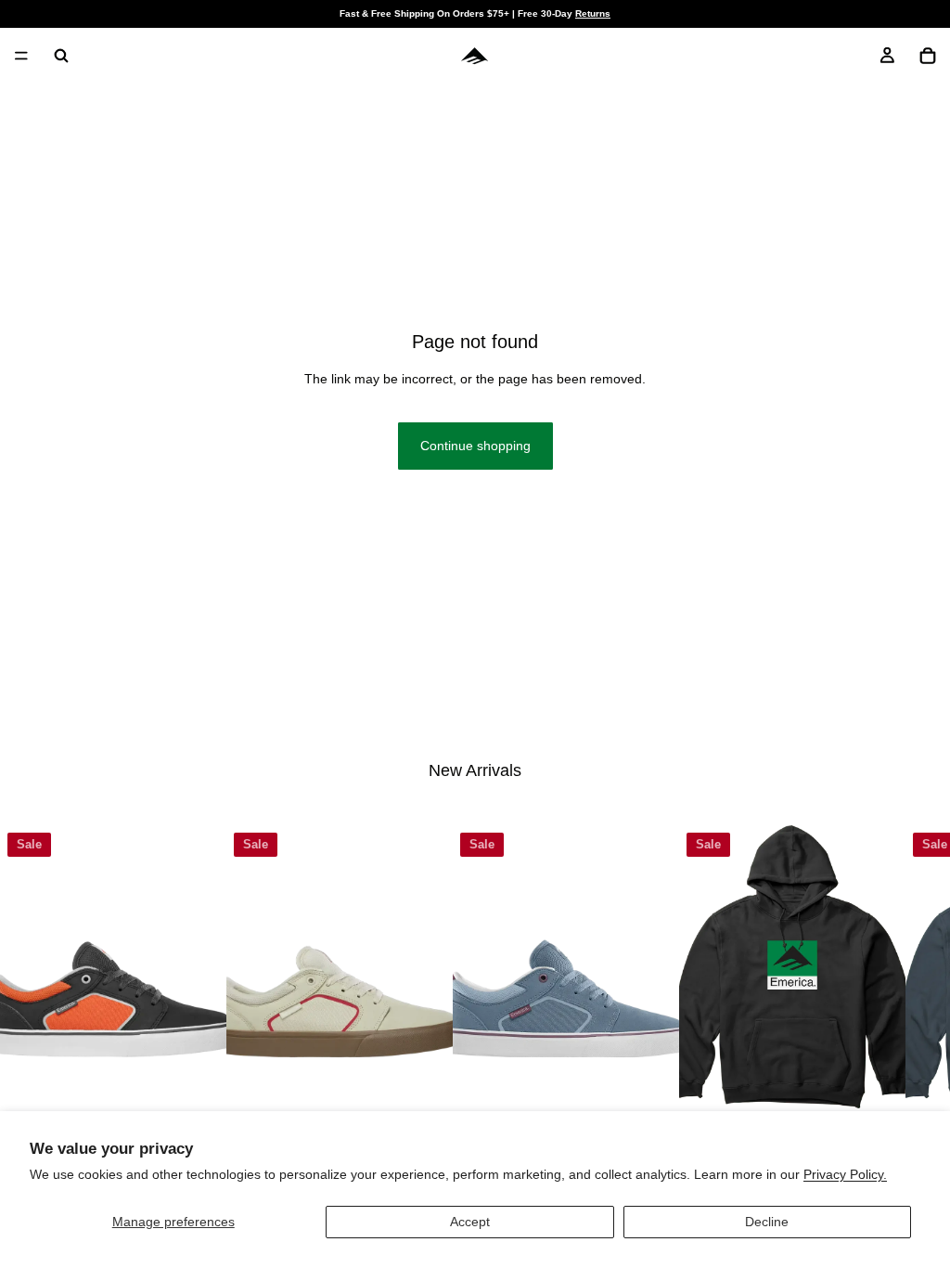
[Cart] (927, 55)
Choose (213, 1078)
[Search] (61, 55)
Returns (592, 13)
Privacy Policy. (845, 1174)
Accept (470, 1221)
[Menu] (21, 55)
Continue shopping (475, 445)
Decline (767, 1221)
